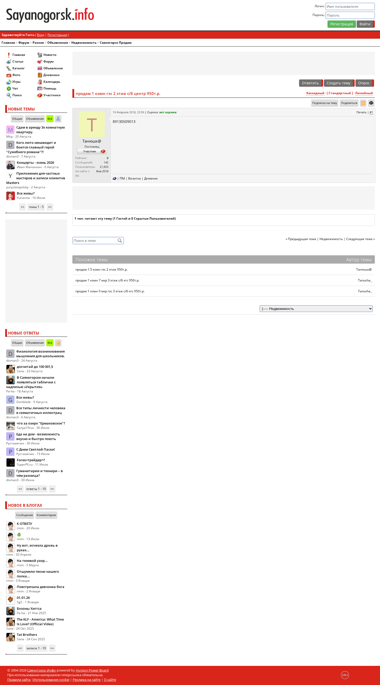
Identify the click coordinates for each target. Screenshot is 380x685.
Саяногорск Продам (116, 42)
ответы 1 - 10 (36, 489)
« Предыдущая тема (301, 239)
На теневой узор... (32, 560)
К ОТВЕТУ (24, 523)
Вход (40, 35)
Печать (361, 112)
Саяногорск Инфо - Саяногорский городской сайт (66, 15)
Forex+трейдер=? (31, 460)
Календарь (51, 81)
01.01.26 (23, 597)
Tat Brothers (27, 634)
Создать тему (338, 82)
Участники (51, 95)
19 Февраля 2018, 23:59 (128, 112)
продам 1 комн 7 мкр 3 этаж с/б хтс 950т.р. (107, 280)
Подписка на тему (324, 103)
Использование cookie (51, 679)
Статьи (17, 61)
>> (50, 207)
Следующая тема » (360, 239)
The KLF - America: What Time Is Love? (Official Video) (40, 621)
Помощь (49, 88)
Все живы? (26, 193)
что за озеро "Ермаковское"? (41, 423)
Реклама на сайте (87, 679)
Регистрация (341, 23)
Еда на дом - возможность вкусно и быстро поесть (38, 436)
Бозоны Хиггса (29, 608)
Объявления (57, 42)
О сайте (110, 679)
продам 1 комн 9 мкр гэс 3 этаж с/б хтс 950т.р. (110, 291)
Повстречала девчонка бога (40, 586)
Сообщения (24, 515)
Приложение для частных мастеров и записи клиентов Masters (35, 178)
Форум (23, 42)
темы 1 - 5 (36, 207)
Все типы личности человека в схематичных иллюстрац (40, 410)
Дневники (51, 75)
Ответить (310, 82)
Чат (15, 88)
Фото (16, 75)
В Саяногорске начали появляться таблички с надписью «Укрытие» (31, 382)
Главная (8, 42)
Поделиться (349, 103)
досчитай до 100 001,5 (35, 366)
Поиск (17, 95)
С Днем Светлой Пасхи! (35, 449)
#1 (371, 112)
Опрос (364, 82)
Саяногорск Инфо (41, 670)
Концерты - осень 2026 (35, 162)
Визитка (134, 178)
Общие (17, 119)
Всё (50, 119)
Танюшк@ (91, 141)
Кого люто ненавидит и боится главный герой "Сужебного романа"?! (31, 147)
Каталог (18, 68)
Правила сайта (19, 679)
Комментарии (46, 515)
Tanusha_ (365, 280)
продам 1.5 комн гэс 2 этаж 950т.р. (101, 269)
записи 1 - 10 (36, 648)
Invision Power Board (92, 670)
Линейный (364, 93)
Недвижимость (83, 42)
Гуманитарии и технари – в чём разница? (39, 473)
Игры (16, 81)
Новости (49, 55)
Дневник (151, 178)
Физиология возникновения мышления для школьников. (40, 353)
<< (22, 207)
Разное (38, 42)
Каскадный (315, 93)
